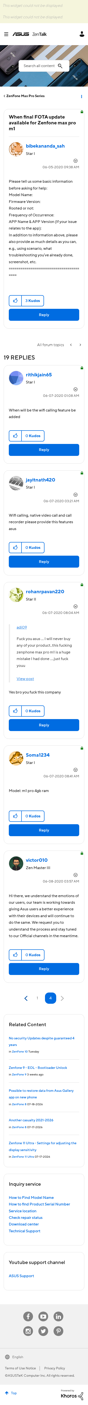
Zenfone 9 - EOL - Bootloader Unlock (38, 1068)
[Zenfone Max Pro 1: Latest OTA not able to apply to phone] (80, 345)
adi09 (22, 627)
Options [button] (81, 96)
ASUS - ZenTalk (29, 34)
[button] (15, 301)
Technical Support (24, 1231)
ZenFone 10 (20, 1052)
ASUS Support (21, 1276)
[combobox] (44, 66)
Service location (22, 1211)
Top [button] (14, 1393)
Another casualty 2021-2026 (31, 1120)
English (17, 1357)
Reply (44, 314)
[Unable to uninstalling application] (71, 345)
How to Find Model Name (31, 1197)
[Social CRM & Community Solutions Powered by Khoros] (72, 1394)
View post (25, 678)
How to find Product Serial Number (39, 1204)
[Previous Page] (26, 998)
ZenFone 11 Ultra (23, 1157)
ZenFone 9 (19, 1074)
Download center (24, 1224)
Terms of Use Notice (20, 1368)
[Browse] (8, 34)
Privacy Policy (54, 1368)
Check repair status (26, 1217)
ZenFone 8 (19, 1104)
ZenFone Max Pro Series (25, 96)
